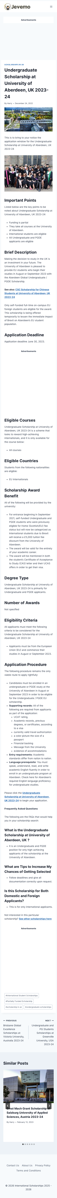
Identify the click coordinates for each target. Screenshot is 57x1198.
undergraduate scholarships (38, 1007)
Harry (9, 103)
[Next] (49, 1105)
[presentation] (28, 1086)
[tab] (23, 1144)
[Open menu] (51, 6)
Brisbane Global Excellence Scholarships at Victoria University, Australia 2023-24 (13, 1030)
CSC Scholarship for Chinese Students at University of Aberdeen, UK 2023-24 (27, 293)
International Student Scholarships (22, 995)
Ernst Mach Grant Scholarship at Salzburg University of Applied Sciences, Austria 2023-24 (28, 1113)
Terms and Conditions (28, 1170)
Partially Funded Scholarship (19, 1001)
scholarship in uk (14, 1007)
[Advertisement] (28, 40)
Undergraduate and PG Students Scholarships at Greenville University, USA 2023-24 (43, 1032)
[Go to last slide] (8, 1105)
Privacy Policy (42, 1165)
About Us (27, 1165)
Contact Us (13, 1165)
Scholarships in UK (14, 65)
